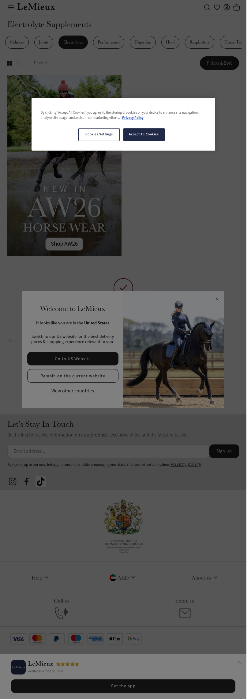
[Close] (239, 663)
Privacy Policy (133, 117)
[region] (123, 124)
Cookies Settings (99, 134)
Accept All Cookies (144, 134)
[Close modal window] (217, 299)
